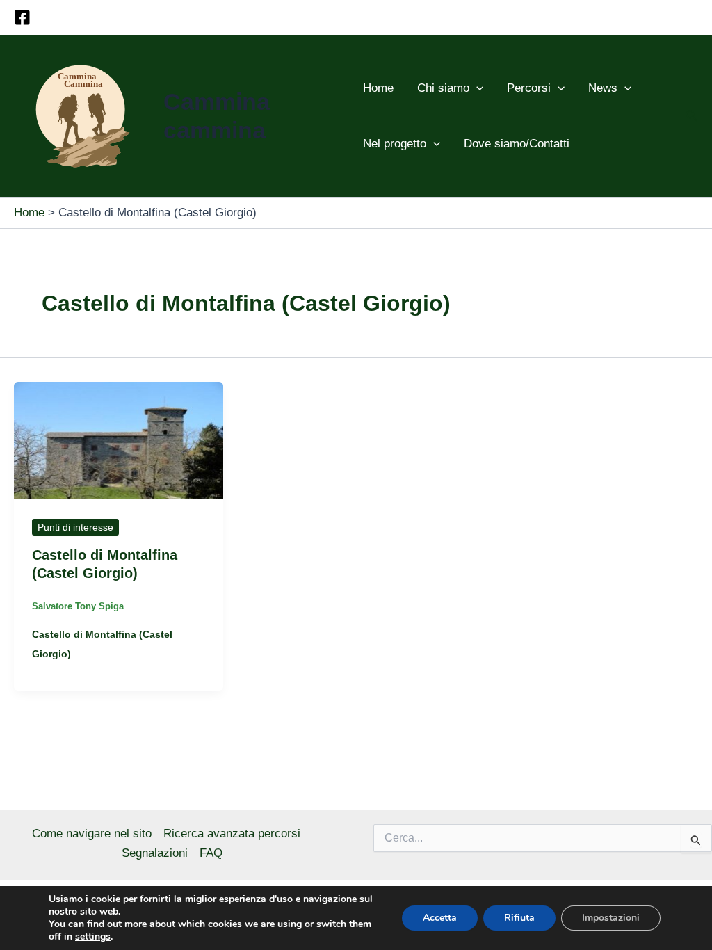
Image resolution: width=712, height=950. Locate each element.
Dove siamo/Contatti (516, 143)
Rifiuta (519, 917)
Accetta (440, 917)
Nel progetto (394, 143)
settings (93, 937)
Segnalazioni (155, 853)
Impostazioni (611, 917)
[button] (476, 88)
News (602, 88)
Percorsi (529, 88)
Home (378, 88)
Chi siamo (443, 88)
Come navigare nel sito (92, 833)
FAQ (211, 853)
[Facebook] (22, 17)
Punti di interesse (75, 527)
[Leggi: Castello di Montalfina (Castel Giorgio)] (118, 439)
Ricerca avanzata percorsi (231, 833)
